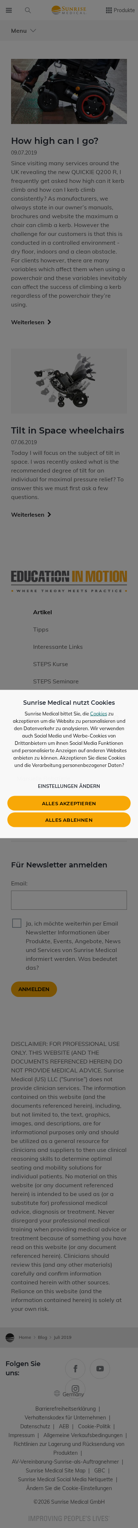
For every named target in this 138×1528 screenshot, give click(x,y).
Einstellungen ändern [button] (69, 786)
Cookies (98, 714)
